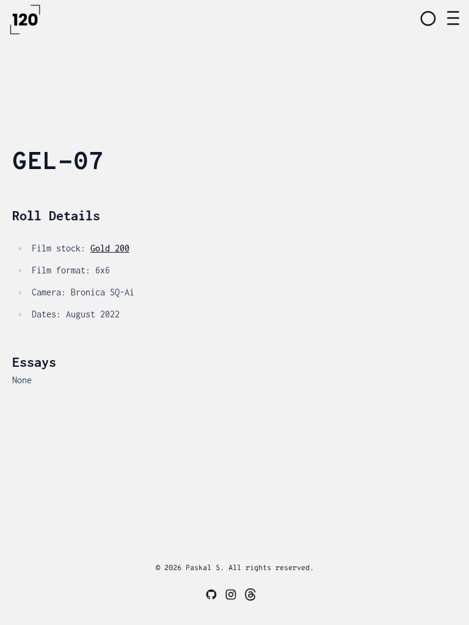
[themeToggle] (428, 18)
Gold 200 (109, 248)
